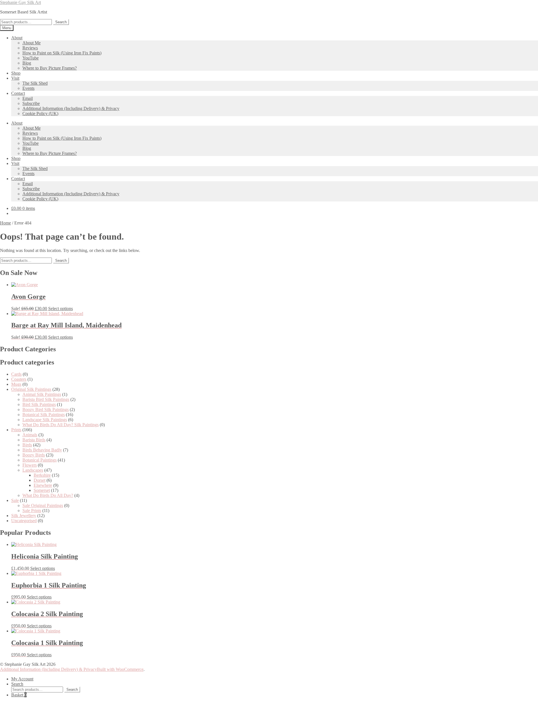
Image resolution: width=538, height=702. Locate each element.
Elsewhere (43, 485)
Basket (19, 694)
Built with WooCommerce (120, 669)
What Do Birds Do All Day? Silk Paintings (60, 424)
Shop (15, 73)
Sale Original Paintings (42, 505)
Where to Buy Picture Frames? (49, 68)
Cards (16, 374)
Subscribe (31, 103)
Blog (26, 63)
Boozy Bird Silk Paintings (45, 409)
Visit (15, 78)
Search (61, 22)
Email (27, 98)
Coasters (18, 379)
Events (28, 88)
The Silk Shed (35, 83)
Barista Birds (33, 439)
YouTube (30, 58)
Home (5, 223)
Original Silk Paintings (31, 389)
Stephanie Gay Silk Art (20, 2)
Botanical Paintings (39, 460)
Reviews (30, 47)
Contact (18, 93)
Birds (27, 444)
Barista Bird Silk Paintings (45, 399)
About (16, 37)
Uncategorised (24, 520)
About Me (31, 42)
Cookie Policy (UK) (40, 113)
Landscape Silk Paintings (44, 419)
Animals (29, 434)
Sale (15, 500)
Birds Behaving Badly (42, 450)
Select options (60, 308)
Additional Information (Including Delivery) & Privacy (70, 108)
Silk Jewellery (23, 515)
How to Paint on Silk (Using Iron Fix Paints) (61, 53)
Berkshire (42, 475)
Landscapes (32, 470)
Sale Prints (31, 510)
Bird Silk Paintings (39, 404)
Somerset (42, 490)
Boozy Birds (33, 455)
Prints (16, 429)
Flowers (29, 465)
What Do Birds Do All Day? (47, 495)
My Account (22, 678)
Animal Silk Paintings (41, 394)
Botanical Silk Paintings (43, 414)
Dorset (39, 480)
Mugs (16, 384)
